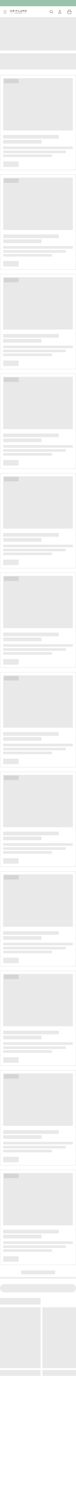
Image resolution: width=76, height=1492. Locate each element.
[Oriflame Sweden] (18, 11)
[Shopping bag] (69, 12)
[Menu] (5, 12)
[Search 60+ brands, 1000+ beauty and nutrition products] (51, 12)
